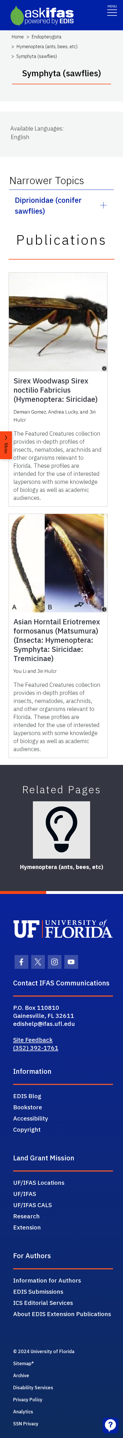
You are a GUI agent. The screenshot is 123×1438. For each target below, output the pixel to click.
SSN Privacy (25, 1424)
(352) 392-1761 (35, 1048)
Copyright (27, 1129)
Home (17, 37)
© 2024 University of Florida (43, 1351)
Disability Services (33, 1387)
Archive (21, 1375)
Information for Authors (47, 1280)
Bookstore (27, 1107)
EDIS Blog (27, 1096)
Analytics (23, 1411)
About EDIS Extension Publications (62, 1314)
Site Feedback (33, 1040)
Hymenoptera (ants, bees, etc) (47, 46)
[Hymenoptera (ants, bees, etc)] (61, 830)
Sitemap (22, 1363)
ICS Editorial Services (43, 1303)
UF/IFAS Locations (38, 1182)
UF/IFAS (24, 1194)
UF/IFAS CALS (32, 1205)
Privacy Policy (27, 1399)
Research (26, 1216)
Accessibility (30, 1118)
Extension (27, 1227)
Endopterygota (46, 37)
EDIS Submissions (38, 1291)
